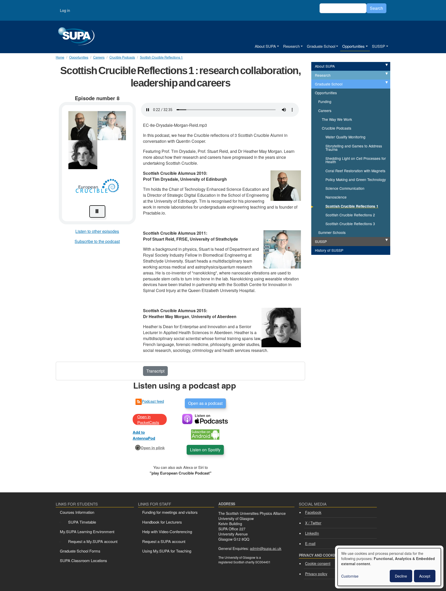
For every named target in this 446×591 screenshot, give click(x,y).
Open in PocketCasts (148, 419)
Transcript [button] (155, 371)
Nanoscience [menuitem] (336, 197)
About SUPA (265, 46)
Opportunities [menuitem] (326, 92)
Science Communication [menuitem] (344, 188)
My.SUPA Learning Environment (87, 531)
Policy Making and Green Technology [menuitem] (355, 179)
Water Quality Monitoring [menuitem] (345, 136)
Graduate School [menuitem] (329, 83)
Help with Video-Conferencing (167, 531)
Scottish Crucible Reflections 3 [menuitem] (350, 223)
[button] (97, 163)
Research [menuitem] (323, 75)
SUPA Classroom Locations (83, 560)
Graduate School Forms (80, 551)
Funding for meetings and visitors (170, 512)
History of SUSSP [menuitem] (329, 250)
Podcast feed (153, 401)
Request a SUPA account (163, 541)
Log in (65, 10)
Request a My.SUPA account (92, 541)
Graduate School (321, 46)
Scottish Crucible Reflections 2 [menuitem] (350, 214)
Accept (424, 576)
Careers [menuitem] (324, 110)
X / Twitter (313, 522)
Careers (99, 57)
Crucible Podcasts (122, 57)
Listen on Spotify (205, 450)
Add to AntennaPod (144, 435)
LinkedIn (312, 533)
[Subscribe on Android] (205, 434)
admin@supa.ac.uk (265, 548)
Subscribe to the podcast (97, 241)
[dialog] (389, 567)
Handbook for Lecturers (162, 522)
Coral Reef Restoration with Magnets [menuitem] (355, 170)
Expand (381, 65)
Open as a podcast (205, 403)
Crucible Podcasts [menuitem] (336, 128)
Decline (401, 576)
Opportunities (353, 46)
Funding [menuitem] (324, 101)
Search (376, 8)
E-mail (310, 543)
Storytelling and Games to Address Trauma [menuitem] (353, 147)
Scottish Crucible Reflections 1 (161, 57)
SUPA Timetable (82, 522)
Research (291, 46)
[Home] (76, 37)
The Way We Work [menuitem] (337, 119)
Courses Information (77, 512)
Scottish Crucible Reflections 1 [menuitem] (351, 206)
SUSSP (378, 46)
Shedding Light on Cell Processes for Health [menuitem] (355, 160)
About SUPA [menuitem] (325, 66)
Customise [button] (350, 576)
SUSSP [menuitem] (321, 241)
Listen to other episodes (97, 231)
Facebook (313, 512)
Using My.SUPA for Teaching (166, 551)
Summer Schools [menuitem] (332, 232)
